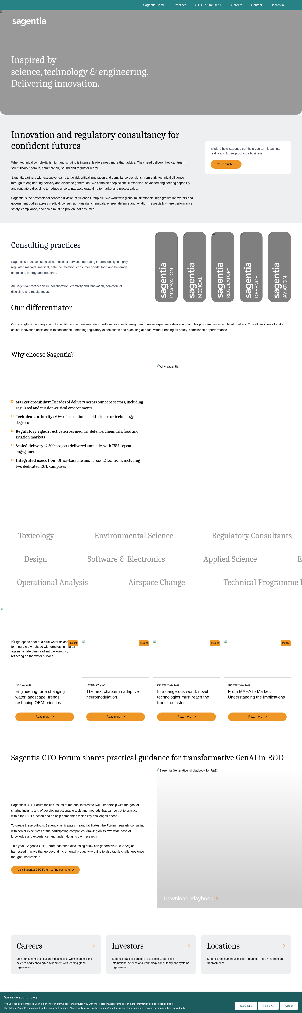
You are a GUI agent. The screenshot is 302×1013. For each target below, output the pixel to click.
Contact (256, 5)
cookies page (165, 1003)
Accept (289, 1005)
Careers (236, 5)
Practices (180, 5)
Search (276, 5)
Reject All (268, 1005)
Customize (246, 1005)
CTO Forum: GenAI (208, 5)
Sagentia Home (154, 5)
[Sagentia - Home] (23, 18)
